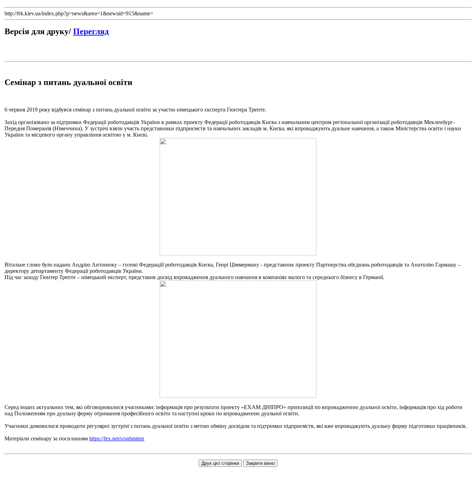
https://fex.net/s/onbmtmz (116, 438)
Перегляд (91, 31)
